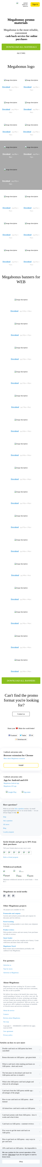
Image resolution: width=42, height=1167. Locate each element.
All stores (6, 824)
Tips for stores (7, 969)
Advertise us (7, 965)
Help (4, 817)
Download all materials (21, 47)
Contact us (21, 714)
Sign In (35, 4)
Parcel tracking (8, 921)
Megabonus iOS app (10, 786)
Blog (4, 828)
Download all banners (21, 680)
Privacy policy (7, 1035)
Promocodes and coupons (11, 913)
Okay (21, 1161)
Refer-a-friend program (10, 857)
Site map (6, 1022)
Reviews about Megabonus (11, 1018)
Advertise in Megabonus (11, 973)
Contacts (6, 1014)
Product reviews (8, 930)
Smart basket (7, 938)
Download (6, 87)
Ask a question (19, 808)
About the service (8, 1010)
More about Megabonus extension (14, 758)
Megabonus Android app (11, 783)
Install (21, 765)
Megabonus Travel (9, 946)
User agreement (8, 1031)
